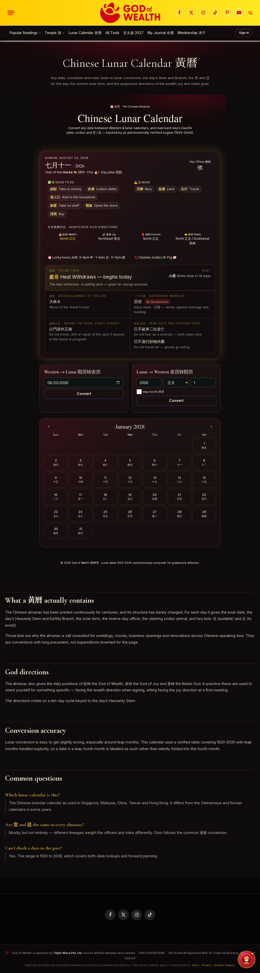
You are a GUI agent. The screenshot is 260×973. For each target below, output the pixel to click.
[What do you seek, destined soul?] (246, 959)
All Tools (112, 33)
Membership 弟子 (192, 33)
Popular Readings (24, 33)
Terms (195, 965)
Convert (84, 393)
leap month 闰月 (153, 391)
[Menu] (11, 13)
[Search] (250, 13)
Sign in (244, 33)
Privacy (206, 965)
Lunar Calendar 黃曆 (85, 33)
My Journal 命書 (161, 33)
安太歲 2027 (133, 33)
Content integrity (224, 965)
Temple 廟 (53, 33)
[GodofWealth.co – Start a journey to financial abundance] (130, 12)
